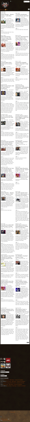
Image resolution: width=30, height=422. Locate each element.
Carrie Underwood (10, 245)
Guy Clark (16, 333)
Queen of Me (3, 210)
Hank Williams (27, 302)
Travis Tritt (17, 138)
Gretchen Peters (25, 332)
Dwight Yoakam (11, 104)
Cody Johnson (6, 55)
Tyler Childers (6, 189)
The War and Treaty (6, 33)
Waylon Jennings (8, 163)
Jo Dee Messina (25, 275)
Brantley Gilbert (17, 274)
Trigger (2, 18)
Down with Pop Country (21, 144)
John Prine (25, 333)
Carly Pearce (20, 212)
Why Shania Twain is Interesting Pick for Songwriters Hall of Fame (22, 311)
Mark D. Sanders (17, 276)
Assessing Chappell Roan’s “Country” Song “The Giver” (21, 64)
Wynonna (11, 252)
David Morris (27, 274)
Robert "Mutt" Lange (20, 336)
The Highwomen (25, 248)
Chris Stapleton (20, 133)
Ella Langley (10, 55)
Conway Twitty (20, 103)
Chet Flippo (7, 103)
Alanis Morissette (18, 211)
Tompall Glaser (3, 163)
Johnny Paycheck (3, 106)
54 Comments (11, 261)
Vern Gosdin (9, 112)
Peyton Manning (11, 134)
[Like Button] (2, 30)
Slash (27, 219)
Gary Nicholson (20, 332)
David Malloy (23, 331)
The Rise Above (3, 334)
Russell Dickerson (23, 276)
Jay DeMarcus (7, 331)
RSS (7, 9)
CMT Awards (20, 213)
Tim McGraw (22, 55)
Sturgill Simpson (22, 304)
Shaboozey (2, 135)
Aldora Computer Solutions (6, 420)
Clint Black (10, 103)
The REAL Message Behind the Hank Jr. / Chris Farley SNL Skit (13, 382)
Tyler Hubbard (7, 252)
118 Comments (26, 91)
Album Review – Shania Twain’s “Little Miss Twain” (7, 16)
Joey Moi (6, 160)
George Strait (11, 159)
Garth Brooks (7, 159)
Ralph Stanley (8, 110)
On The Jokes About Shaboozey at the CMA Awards (7, 117)
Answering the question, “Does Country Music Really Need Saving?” (7, 143)
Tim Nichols (19, 277)
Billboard (25, 102)
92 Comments (26, 40)
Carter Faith (10, 54)
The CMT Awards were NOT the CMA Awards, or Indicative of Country (22, 194)
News (19, 17)
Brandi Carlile (22, 243)
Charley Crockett (11, 183)
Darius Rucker (8, 184)
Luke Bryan (2, 134)
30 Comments (8, 313)
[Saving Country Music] (5, 7)
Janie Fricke (17, 29)
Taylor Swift (25, 54)
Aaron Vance (3, 132)
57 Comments (11, 145)
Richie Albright (7, 162)
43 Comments (8, 66)
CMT (5, 246)
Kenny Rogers (6, 332)
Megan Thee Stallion (23, 218)
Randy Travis (3, 162)
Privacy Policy (12, 412)
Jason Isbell (21, 244)
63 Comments (9, 18)
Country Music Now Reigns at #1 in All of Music (6, 64)
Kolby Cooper (10, 160)
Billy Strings (2, 183)
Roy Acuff (19, 109)
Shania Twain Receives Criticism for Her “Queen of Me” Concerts (22, 170)
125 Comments (26, 172)
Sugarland (21, 248)
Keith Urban (25, 53)
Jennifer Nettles (25, 244)
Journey (11, 331)
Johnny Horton (12, 105)
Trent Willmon (11, 135)
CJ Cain (19, 302)
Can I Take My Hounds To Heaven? (20, 301)
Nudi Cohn (4, 110)
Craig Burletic (22, 302)
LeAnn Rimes (10, 332)
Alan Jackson (3, 158)
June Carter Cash (9, 106)
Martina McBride (19, 334)
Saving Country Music (4, 419)
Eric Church (10, 158)
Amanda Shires (17, 243)
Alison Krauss (3, 103)
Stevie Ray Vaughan (10, 251)
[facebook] (2, 9)
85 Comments (9, 285)
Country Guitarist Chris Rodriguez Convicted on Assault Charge (7, 311)
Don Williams (12, 274)
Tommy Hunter (26, 29)
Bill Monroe (21, 102)
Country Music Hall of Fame (19, 53)
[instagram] (4, 9)
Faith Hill (6, 330)
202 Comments (23, 286)
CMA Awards (7, 132)
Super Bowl (9, 188)
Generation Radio (10, 330)
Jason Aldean (3, 133)
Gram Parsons (7, 105)
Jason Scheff (3, 331)
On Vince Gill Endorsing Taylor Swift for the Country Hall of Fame (21, 38)
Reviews (5, 18)
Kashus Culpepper (11, 133)
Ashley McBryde (23, 211)
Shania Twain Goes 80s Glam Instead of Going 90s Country (7, 283)
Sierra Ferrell (10, 81)
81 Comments (26, 121)
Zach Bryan (20, 138)
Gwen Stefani (20, 214)
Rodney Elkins (26, 303)
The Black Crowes (18, 220)
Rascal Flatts (7, 333)
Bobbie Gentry (20, 330)
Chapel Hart (6, 183)
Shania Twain (21, 29)
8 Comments (23, 17)
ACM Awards (3, 54)
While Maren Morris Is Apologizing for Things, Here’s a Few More (21, 226)
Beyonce (16, 133)
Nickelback (2, 161)
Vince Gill (26, 55)
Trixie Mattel (17, 249)
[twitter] (1, 9)
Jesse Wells (22, 303)
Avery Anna (6, 54)
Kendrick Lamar (22, 134)
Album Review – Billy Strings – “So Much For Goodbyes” (13, 379)
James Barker (17, 303)
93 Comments (11, 172)
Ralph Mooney (10, 161)
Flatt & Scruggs (25, 104)
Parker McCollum (11, 250)
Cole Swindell (22, 274)
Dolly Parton (2, 330)
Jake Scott (21, 275)
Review (6, 210)
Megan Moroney (5, 56)
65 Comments (24, 66)
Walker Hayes (23, 277)
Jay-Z (19, 134)
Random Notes (20, 40)
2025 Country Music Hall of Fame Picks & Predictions (7, 87)
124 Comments (26, 196)
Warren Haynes (23, 220)
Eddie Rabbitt (3, 105)
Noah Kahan (6, 161)
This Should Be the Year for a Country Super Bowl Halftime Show (7, 170)
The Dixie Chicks (5, 111)
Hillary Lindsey (21, 333)
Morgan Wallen (10, 56)
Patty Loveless (20, 219)
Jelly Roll (6, 133)
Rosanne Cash (26, 336)
